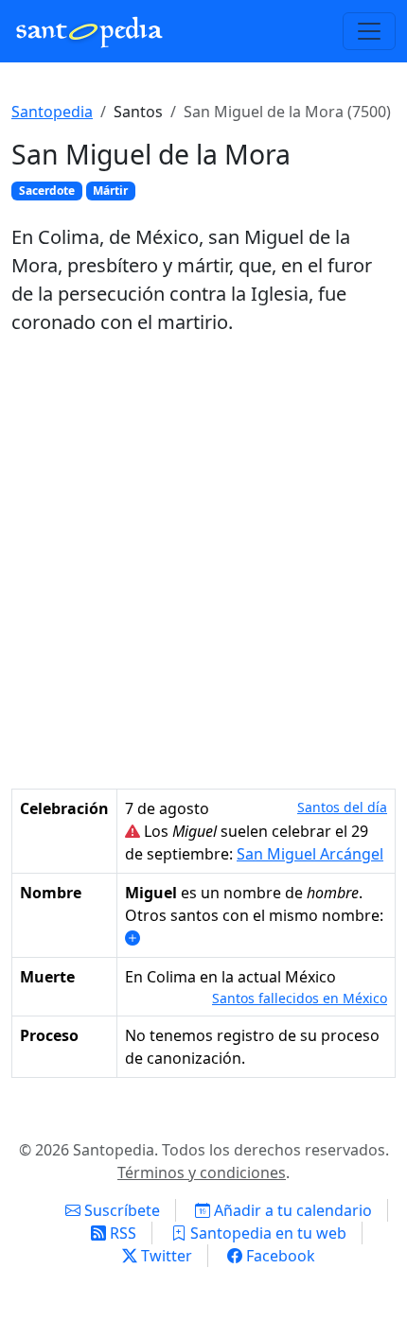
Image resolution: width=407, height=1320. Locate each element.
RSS (121, 1233)
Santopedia (52, 111)
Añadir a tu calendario (291, 1210)
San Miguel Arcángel (310, 853)
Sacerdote (47, 190)
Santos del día (342, 807)
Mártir (110, 190)
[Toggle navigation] (369, 31)
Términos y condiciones (201, 1172)
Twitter (164, 1255)
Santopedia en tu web (266, 1233)
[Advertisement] (203, 562)
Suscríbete (120, 1210)
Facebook (278, 1255)
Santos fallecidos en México (299, 998)
